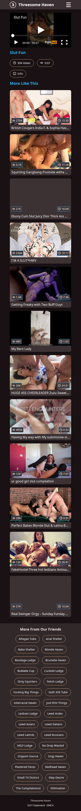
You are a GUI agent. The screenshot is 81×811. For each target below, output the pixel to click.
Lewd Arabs (55, 713)
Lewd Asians (27, 724)
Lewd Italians (53, 724)
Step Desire (56, 777)
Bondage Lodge (25, 660)
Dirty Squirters (27, 681)
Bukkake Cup (25, 671)
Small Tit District (28, 777)
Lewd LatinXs (25, 735)
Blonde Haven (54, 649)
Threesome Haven (36, 4)
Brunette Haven (55, 660)
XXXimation (58, 788)
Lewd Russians (54, 735)
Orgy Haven (56, 756)
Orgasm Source (28, 756)
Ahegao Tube (27, 639)
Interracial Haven (25, 703)
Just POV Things (56, 703)
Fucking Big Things (26, 692)
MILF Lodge (24, 745)
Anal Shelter (54, 639)
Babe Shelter (26, 649)
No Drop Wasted (53, 745)
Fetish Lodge (55, 681)
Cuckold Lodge (54, 671)
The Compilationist (28, 788)
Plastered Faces (25, 767)
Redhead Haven (55, 767)
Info (20, 73)
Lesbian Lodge (28, 713)
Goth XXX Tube (58, 692)
